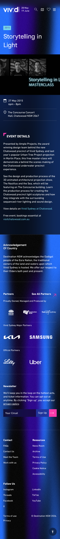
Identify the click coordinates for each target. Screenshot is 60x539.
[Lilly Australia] (14, 362)
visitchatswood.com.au (16, 219)
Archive (36, 452)
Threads (7, 495)
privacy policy (11, 404)
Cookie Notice (39, 468)
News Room (38, 446)
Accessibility (38, 474)
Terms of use (9, 516)
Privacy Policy (39, 463)
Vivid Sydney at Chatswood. (37, 208)
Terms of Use (39, 457)
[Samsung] (41, 337)
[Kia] (14, 337)
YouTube (36, 501)
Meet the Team (10, 457)
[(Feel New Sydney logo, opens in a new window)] (49, 313)
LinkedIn (36, 490)
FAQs (5, 446)
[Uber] (41, 362)
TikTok (35, 495)
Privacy (7, 521)
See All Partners (41, 294)
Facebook (8, 501)
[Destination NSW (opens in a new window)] (30, 313)
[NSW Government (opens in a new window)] (11, 313)
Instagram (8, 490)
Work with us (9, 463)
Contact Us (8, 452)
